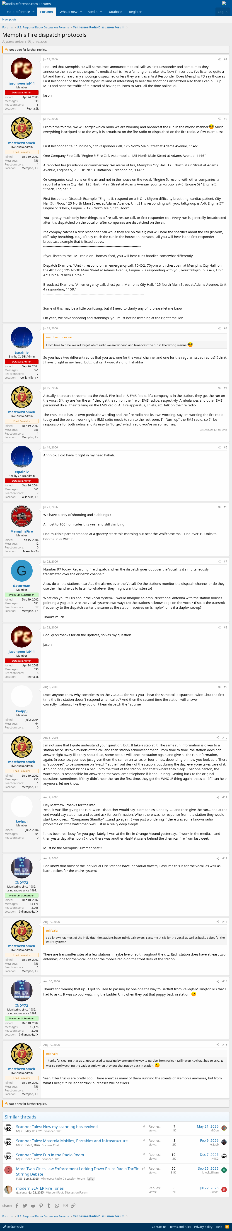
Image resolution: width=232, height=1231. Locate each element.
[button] (33, 12)
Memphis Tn (31, 551)
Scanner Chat (52, 1131)
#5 (225, 447)
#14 (224, 981)
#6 (225, 507)
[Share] (219, 59)
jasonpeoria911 (15, 42)
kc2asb (214, 1144)
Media (92, 11)
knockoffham (210, 1172)
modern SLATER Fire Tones (40, 1188)
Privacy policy (203, 1227)
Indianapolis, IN (29, 911)
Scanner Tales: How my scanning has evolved (57, 1126)
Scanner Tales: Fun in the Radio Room (50, 1154)
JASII (19, 1179)
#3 (225, 328)
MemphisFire (21, 531)
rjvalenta (21, 1192)
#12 (224, 858)
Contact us (159, 1227)
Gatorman (21, 585)
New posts (9, 19)
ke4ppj (22, 711)
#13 (224, 922)
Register (135, 11)
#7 (225, 561)
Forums (46, 11)
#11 (224, 797)
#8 (225, 627)
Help (219, 1227)
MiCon (214, 1130)
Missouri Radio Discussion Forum (66, 1192)
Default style (15, 1227)
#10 (224, 738)
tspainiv (22, 352)
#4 (225, 388)
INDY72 (21, 882)
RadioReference (18, 11)
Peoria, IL (33, 108)
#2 (225, 119)
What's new (68, 11)
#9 (225, 687)
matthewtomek (21, 142)
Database (115, 11)
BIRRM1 (214, 1192)
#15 (224, 1045)
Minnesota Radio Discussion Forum (63, 1179)
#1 (225, 59)
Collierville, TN (29, 378)
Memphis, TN (30, 168)
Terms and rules (180, 1227)
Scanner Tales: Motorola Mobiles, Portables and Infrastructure (72, 1140)
